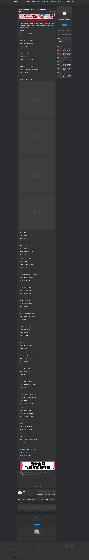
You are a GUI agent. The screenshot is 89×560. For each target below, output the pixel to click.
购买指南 (19, 549)
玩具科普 (39, 1)
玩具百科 (34, 1)
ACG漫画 (28, 549)
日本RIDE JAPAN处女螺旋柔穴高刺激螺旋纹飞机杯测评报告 (67, 47)
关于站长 (19, 546)
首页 (22, 1)
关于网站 (19, 545)
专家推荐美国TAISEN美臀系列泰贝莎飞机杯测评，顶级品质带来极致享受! (67, 61)
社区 (25, 1)
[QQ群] (87, 550)
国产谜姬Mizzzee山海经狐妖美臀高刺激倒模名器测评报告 (67, 73)
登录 (62, 19)
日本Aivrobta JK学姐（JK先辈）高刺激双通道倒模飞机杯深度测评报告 (67, 65)
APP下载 (59, 1)
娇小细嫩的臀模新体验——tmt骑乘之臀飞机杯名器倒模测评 (32, 9)
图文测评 (33, 546)
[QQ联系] (21, 555)
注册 (67, 19)
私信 (54, 11)
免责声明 (19, 550)
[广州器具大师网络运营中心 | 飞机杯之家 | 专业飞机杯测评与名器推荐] (15, 549)
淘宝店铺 (55, 1)
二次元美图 (28, 550)
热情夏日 (22, 11)
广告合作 (23, 546)
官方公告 (23, 545)
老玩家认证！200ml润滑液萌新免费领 (66, 69)
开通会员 (73, 1)
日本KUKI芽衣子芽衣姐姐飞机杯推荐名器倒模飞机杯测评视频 (67, 50)
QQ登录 (37, 524)
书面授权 (22, 473)
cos (27, 551)
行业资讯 (47, 1)
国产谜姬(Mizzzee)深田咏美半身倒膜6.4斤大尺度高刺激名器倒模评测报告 (67, 76)
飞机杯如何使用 (34, 550)
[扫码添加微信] (87, 552)
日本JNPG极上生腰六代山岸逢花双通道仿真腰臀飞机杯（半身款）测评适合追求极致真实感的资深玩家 (67, 55)
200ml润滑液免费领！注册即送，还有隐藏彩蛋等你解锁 (36, 20)
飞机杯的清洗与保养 (35, 551)
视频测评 (33, 547)
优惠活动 (43, 1)
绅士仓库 (51, 1)
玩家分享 (25, 6)
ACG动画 (28, 546)
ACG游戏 (28, 547)
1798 (26, 493)
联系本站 (19, 547)
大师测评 (29, 1)
